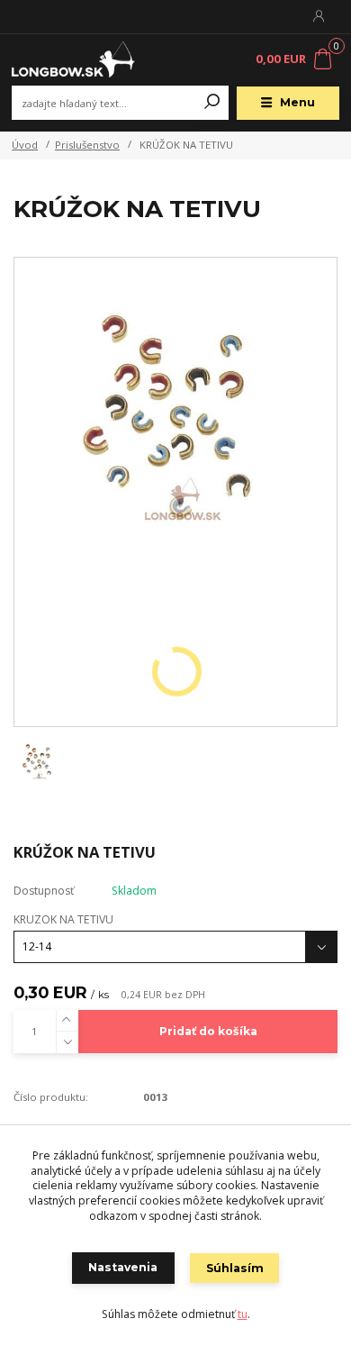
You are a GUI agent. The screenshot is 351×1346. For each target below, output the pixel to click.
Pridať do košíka (208, 1031)
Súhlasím (235, 1268)
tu (243, 1314)
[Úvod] (73, 59)
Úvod (25, 144)
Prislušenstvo (87, 144)
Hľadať (212, 103)
